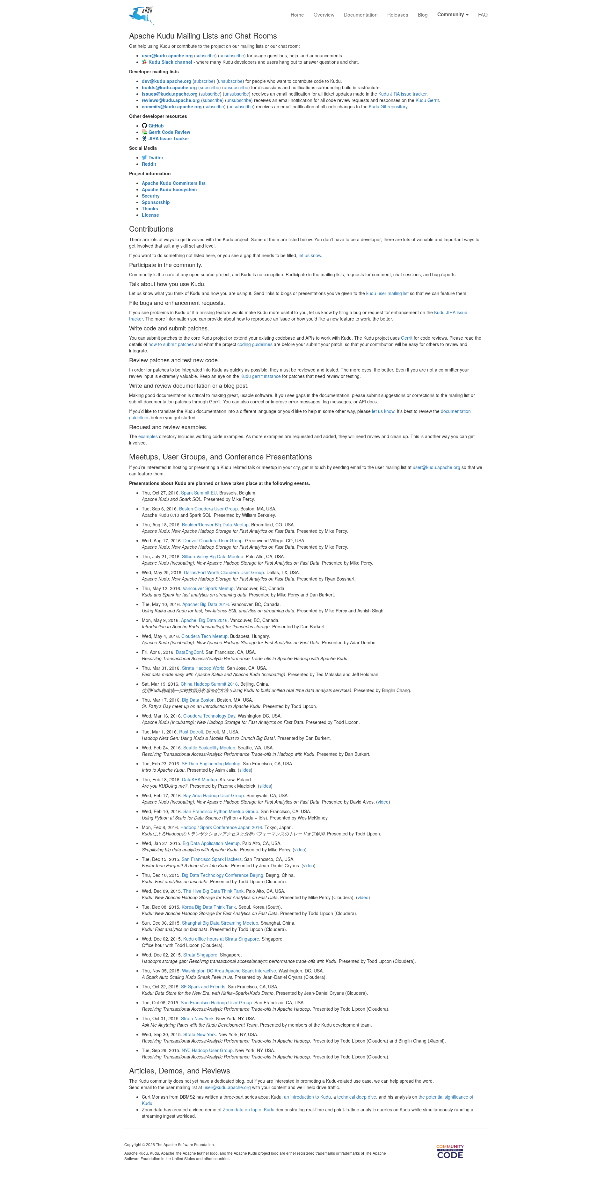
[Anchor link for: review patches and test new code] (222, 360)
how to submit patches (171, 344)
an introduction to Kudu (307, 1097)
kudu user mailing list (387, 293)
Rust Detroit (191, 731)
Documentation (361, 14)
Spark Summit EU (199, 492)
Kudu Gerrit (427, 100)
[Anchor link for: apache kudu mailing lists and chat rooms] (281, 35)
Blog (423, 14)
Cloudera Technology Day (209, 715)
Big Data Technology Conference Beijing (222, 875)
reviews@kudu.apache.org (171, 100)
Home (297, 14)
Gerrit (406, 338)
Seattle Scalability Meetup (209, 747)
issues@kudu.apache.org (170, 93)
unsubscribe (232, 55)
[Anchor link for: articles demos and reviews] (234, 1070)
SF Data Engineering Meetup (211, 763)
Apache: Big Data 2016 (205, 604)
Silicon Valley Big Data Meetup (212, 556)
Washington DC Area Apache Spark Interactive (229, 970)
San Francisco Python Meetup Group (220, 811)
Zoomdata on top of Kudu (248, 1109)
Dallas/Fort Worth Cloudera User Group (224, 572)
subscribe (205, 55)
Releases (397, 14)
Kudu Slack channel (170, 62)
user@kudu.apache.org (167, 55)
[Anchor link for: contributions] (177, 228)
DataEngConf (189, 652)
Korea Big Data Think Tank (209, 907)
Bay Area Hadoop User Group (213, 795)
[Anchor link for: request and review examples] (210, 427)
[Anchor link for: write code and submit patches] (212, 328)
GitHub (156, 125)
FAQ (483, 14)
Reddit (149, 164)
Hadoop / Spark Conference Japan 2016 (221, 827)
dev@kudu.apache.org (166, 81)
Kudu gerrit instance (260, 376)
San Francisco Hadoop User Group (216, 1002)
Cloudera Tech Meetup (204, 636)
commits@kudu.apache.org (172, 106)
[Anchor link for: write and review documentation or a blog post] (251, 385)
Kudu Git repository (388, 106)
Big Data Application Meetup (211, 843)
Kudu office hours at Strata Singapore (221, 938)
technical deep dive (356, 1097)
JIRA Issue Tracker (169, 138)
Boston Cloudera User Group (208, 508)
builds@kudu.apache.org (169, 87)
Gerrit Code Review (169, 132)
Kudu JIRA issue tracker (402, 93)
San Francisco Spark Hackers (212, 859)
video (383, 801)
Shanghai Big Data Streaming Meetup (220, 923)
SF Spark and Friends (203, 986)
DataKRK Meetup (199, 779)
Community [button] (451, 14)
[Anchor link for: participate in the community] (205, 264)
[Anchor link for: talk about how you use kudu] (208, 283)
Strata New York (197, 1018)
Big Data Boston (198, 700)
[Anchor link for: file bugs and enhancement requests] (228, 302)
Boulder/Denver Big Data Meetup (215, 524)
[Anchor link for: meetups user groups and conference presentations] (316, 456)
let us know (310, 255)
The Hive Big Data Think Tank (213, 891)
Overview (324, 14)
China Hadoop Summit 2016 (209, 684)
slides (245, 770)
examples (148, 436)
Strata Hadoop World (203, 668)
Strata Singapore (200, 954)
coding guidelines (255, 344)
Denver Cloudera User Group (213, 540)
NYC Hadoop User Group (207, 1050)
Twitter (156, 157)
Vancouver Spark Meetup (208, 588)
